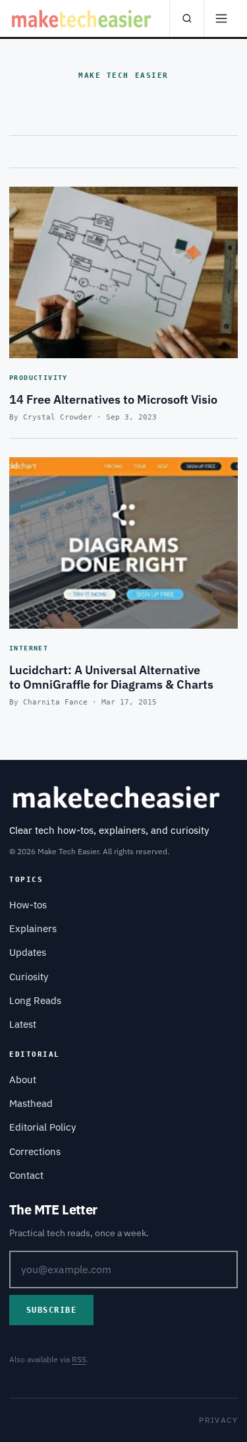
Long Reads (35, 1000)
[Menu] (221, 18)
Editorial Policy (42, 1127)
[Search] (186, 18)
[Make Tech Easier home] (82, 18)
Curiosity (28, 976)
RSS (79, 1359)
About (22, 1079)
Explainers (33, 928)
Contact (26, 1175)
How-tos (28, 904)
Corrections (35, 1151)
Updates (27, 952)
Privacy (218, 1420)
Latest (22, 1024)
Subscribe (51, 1310)
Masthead (31, 1103)
